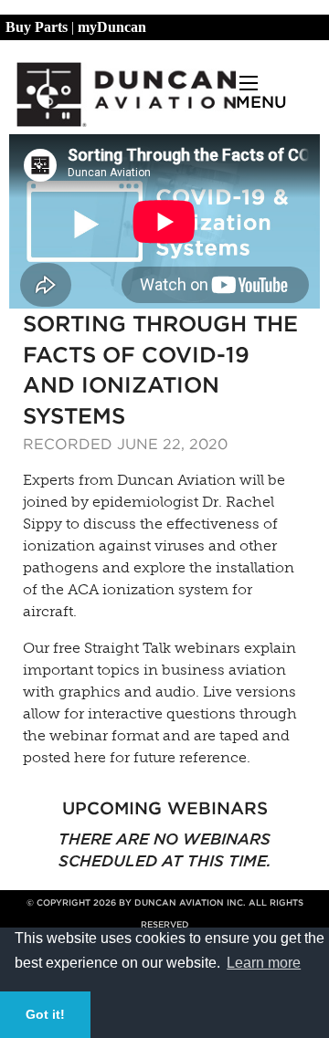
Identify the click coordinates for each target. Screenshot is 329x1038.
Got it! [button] (45, 1014)
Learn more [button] (264, 962)
